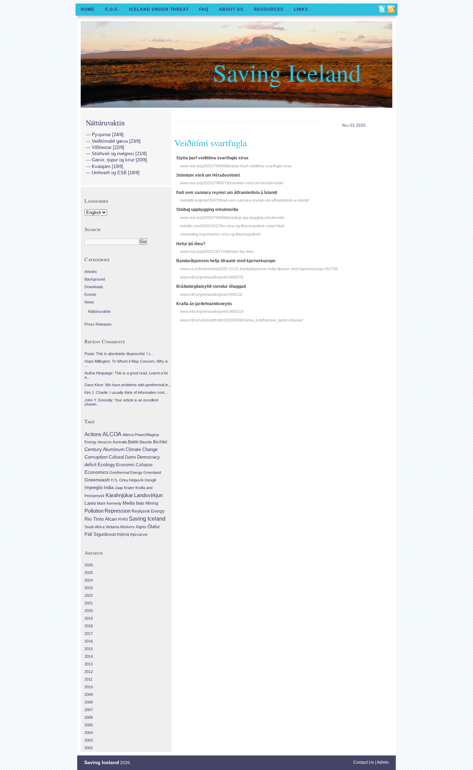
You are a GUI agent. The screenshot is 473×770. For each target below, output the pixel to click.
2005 (88, 725)
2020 (88, 611)
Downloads (93, 287)
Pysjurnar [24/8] (108, 134)
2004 (88, 733)
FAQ (203, 9)
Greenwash (97, 480)
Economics (96, 472)
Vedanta (112, 527)
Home (88, 9)
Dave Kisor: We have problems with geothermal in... (127, 385)
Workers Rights (133, 527)
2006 (88, 717)
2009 (88, 694)
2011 (88, 679)
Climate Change (142, 449)
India (109, 487)
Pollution (94, 511)
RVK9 (123, 519)
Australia (120, 442)
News (89, 302)
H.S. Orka (119, 480)
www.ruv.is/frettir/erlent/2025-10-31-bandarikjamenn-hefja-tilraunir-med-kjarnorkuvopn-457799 (259, 269)
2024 (88, 580)
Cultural (116, 457)
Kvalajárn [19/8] (107, 166)
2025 (88, 572)
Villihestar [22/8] (108, 147)
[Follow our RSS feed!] (391, 9)
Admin (383, 762)
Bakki (133, 442)
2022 (88, 595)
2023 (88, 588)
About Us (231, 9)
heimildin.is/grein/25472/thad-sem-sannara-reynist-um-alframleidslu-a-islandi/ (244, 200)
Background (94, 279)
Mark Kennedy (109, 503)
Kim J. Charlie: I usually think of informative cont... (126, 392)
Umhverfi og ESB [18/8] (116, 172)
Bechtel (160, 442)
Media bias (133, 503)
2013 (88, 664)
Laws (90, 503)
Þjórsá (123, 534)
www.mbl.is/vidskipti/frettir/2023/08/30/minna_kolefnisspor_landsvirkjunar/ (241, 320)
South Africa (94, 527)
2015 (88, 649)
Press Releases (97, 324)
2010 (88, 687)
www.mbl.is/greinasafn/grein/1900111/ (211, 294)
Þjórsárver (139, 534)
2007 (88, 710)
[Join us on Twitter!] (382, 9)
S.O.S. (112, 9)
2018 (88, 626)
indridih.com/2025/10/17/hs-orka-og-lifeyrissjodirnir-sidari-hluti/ (232, 226)
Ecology (106, 464)
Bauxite (146, 442)
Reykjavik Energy (148, 511)
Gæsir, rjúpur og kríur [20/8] (119, 159)
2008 (88, 702)
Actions (92, 434)
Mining (151, 503)
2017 (88, 633)
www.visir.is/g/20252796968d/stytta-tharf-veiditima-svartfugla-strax (236, 166)
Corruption (96, 457)
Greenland (152, 472)
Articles (90, 271)
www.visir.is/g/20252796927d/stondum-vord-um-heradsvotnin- (232, 183)
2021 (88, 603)
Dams (130, 457)
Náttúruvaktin (105, 122)
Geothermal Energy (125, 472)
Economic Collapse (134, 464)
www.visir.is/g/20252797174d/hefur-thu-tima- (217, 251)
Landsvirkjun (148, 495)
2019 (88, 618)
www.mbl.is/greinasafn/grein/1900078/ (211, 277)
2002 (88, 748)
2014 (88, 656)
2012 (88, 672)
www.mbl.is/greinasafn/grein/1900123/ (211, 311)
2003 (88, 740)
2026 (88, 565)
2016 (88, 641)
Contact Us (363, 762)
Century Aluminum (104, 449)
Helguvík (136, 480)
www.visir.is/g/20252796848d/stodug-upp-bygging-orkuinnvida (232, 217)
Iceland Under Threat (159, 9)
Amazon (104, 442)
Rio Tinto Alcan (100, 519)
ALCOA (112, 434)
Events (90, 294)
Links (301, 9)
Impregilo (93, 487)
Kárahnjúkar (119, 495)
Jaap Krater (124, 488)
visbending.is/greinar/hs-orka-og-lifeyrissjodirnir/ (220, 234)
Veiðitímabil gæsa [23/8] (116, 141)
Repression (118, 511)
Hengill (150, 480)
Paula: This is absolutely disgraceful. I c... (119, 354)
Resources (269, 9)
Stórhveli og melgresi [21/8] (119, 153)
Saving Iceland (287, 72)
